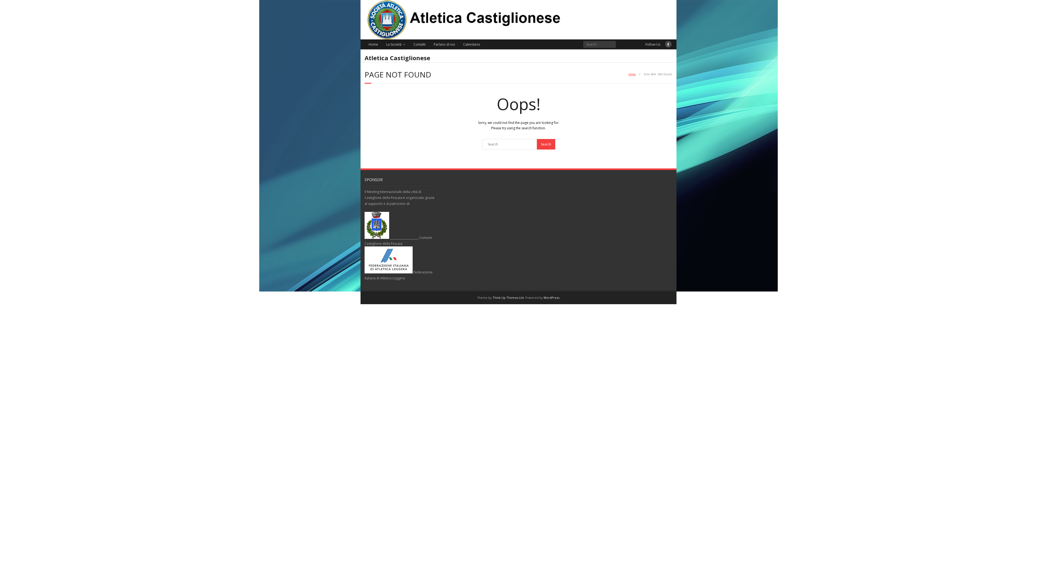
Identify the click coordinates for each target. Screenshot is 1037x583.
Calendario (471, 44)
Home (373, 44)
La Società (394, 44)
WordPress (551, 298)
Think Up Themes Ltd (508, 298)
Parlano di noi (444, 44)
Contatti (419, 44)
